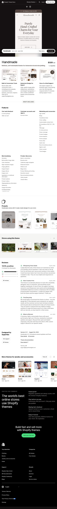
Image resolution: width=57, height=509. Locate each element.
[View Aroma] (41, 220)
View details (24, 336)
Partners (31, 473)
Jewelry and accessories (8, 458)
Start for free (50, 2)
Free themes (32, 456)
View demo (42, 51)
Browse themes (31, 2)
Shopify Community (7, 476)
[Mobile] (30, 6)
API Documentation (7, 473)
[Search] (39, 2)
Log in (43, 2)
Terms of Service (6, 491)
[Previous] (50, 238)
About (30, 471)
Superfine (52, 65)
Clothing (4, 453)
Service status (33, 479)
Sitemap (4, 502)
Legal (30, 476)
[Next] (54, 238)
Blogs (3, 479)
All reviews (6, 280)
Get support (6, 338)
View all (45, 356)
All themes (6, 342)
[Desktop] (27, 6)
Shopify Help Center (7, 471)
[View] (8, 247)
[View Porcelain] (24, 220)
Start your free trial (28, 435)
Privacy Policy (5, 495)
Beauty (3, 456)
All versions (31, 336)
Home (3, 461)
